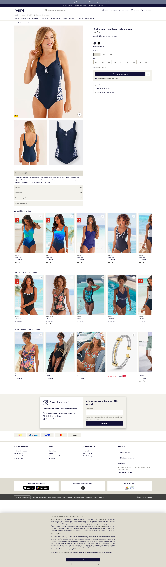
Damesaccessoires (69, 18)
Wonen (23, 15)
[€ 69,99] (29, 233)
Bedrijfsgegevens (79, 497)
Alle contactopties (128, 458)
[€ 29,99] (91, 352)
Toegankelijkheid (67, 497)
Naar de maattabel (100, 67)
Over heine (86, 451)
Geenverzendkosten (55, 456)
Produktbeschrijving (21, 173)
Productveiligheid (20, 198)
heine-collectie (89, 18)
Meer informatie (100, 526)
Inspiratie (80, 18)
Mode (17, 15)
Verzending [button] (115, 36)
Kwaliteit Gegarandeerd (91, 456)
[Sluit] (164, 508)
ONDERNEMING (89, 447)
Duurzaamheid (88, 453)
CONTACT (121, 447)
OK (83, 559)
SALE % (29, 15)
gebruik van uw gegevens (100, 519)
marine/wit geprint (98, 46)
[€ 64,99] (29, 295)
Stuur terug (18, 193)
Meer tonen (98, 419)
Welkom (51, 453)
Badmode (35, 18)
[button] (14, 23)
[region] (83, 540)
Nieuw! (17, 18)
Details (17, 187)
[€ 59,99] (91, 295)
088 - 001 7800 (125, 472)
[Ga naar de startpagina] (19, 10)
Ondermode (44, 18)
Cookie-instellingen (95, 564)
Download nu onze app (36, 484)
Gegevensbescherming (54, 497)
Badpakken (28, 23)
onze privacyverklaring (63, 552)
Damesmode (25, 18)
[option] (94, 43)
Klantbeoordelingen (21, 203)
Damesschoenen (55, 18)
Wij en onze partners (57, 519)
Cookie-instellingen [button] (99, 497)
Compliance (89, 497)
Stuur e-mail (126, 453)
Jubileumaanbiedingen (41, 15)
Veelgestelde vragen (20, 451)
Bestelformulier (19, 458)
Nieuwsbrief (52, 451)
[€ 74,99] (60, 233)
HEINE (51, 447)
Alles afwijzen (70, 564)
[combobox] (63, 10)
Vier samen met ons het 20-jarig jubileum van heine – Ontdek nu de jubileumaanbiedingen (83, 2)
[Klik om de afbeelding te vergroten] (79, 115)
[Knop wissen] (73, 10)
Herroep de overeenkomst (22, 497)
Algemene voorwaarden (39, 497)
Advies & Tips (18, 453)
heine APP (52, 458)
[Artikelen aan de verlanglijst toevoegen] (148, 74)
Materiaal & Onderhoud (21, 456)
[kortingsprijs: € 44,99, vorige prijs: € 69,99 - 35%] (122, 352)
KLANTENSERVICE (21, 447)
